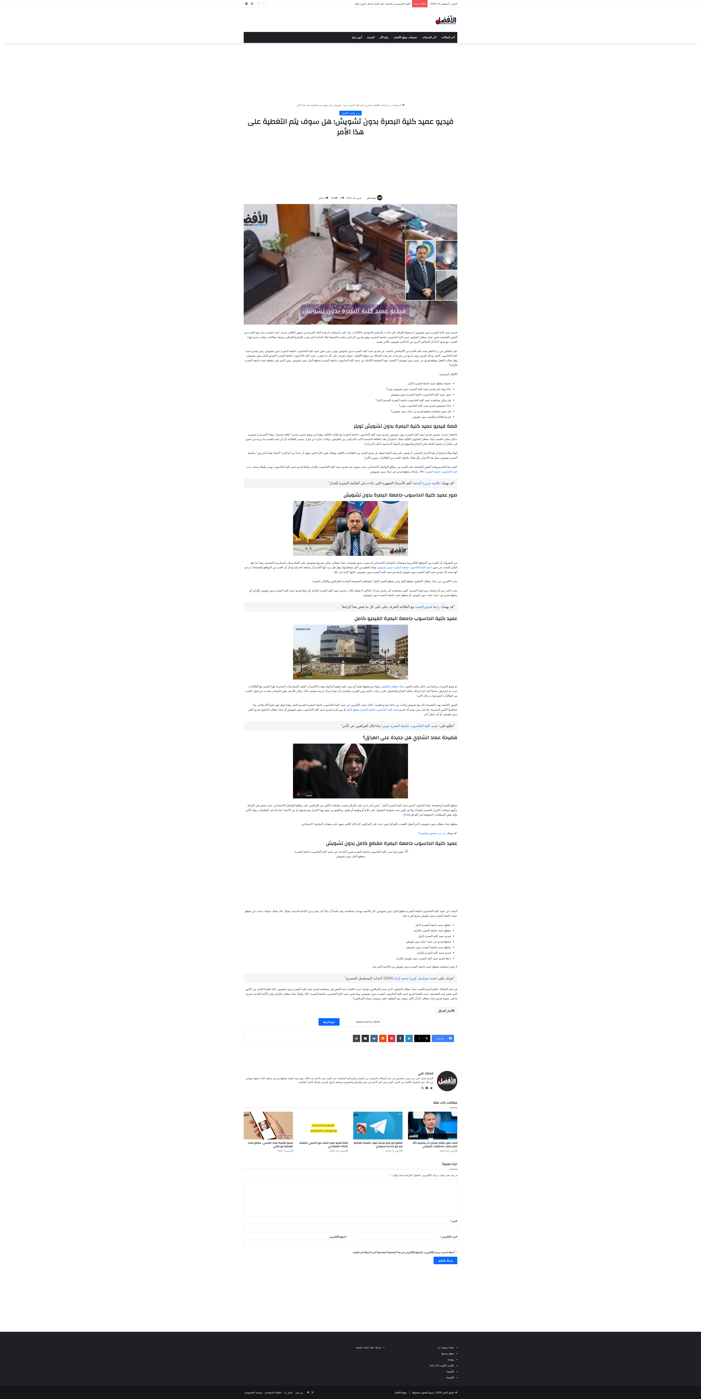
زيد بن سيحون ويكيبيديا (432, 833)
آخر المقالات (448, 37)
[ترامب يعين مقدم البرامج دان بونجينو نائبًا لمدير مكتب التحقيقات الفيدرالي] (432, 1125)
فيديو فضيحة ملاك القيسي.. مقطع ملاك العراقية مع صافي (270, 1145)
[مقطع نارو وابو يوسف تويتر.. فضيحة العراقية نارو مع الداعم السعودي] (378, 1125)
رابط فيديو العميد (427, 607)
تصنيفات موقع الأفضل (405, 37)
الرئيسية (397, 105)
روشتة (451, 1359)
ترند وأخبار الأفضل (382, 105)
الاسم (453, 1221)
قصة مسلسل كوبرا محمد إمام (415, 978)
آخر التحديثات (429, 37)
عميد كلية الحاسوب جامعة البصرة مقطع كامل (372, 709)
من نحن (299, 1392)
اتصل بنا (288, 1392)
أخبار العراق (445, 1010)
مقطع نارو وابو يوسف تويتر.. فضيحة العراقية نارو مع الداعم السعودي (378, 1145)
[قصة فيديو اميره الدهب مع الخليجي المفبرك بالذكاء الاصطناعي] (323, 1125)
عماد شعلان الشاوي (393, 686)
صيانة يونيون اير (446, 1347)
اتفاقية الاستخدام (273, 1392)
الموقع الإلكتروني (337, 1236)
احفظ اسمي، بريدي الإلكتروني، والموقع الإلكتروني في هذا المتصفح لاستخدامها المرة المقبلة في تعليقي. (403, 1252)
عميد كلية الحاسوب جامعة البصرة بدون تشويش (405, 567)
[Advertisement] (350, 72)
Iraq (406, 814)
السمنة (370, 37)
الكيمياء (450, 1371)
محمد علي (371, 198)
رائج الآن (384, 37)
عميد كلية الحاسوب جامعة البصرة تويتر (410, 726)
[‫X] (422, 1088)
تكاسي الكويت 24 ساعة (442, 1365)
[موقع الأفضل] (445, 20)
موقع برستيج (447, 1353)
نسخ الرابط (329, 1021)
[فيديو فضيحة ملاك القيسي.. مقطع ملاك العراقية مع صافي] (268, 1125)
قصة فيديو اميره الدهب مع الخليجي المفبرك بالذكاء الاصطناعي (323, 1145)
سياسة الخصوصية (253, 1392)
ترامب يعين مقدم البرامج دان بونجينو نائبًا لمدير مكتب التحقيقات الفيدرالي (435, 1145)
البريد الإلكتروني (448, 1236)
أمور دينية (357, 37)
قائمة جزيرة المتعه (426, 483)
